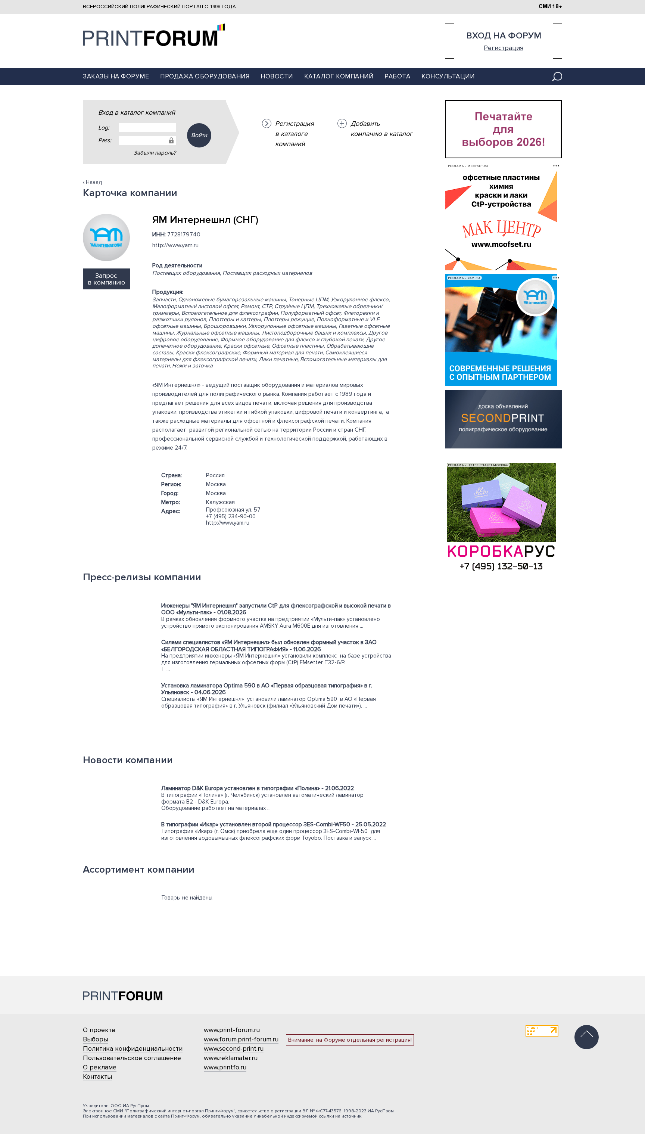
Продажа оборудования (204, 76)
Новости (277, 76)
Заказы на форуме (116, 76)
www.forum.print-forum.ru (241, 1039)
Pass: (104, 140)
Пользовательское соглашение (132, 1058)
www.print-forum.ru (232, 1030)
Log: (103, 127)
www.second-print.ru (234, 1048)
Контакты (97, 1076)
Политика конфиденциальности (133, 1048)
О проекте (99, 1030)
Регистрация (503, 47)
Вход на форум (503, 35)
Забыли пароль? (155, 152)
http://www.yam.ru (175, 245)
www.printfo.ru (225, 1067)
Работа (397, 76)
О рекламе (99, 1067)
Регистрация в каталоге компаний (294, 133)
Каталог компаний (338, 76)
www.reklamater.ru (231, 1058)
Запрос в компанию (106, 278)
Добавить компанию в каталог (381, 128)
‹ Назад (92, 182)
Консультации (447, 76)
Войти (199, 135)
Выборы (95, 1039)
